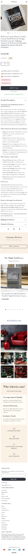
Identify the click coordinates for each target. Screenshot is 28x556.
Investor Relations (5, 520)
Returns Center (4, 496)
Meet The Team (5, 510)
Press (2, 514)
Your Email (5, 475)
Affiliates (3, 518)
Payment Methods (5, 498)
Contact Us (4, 490)
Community (4, 529)
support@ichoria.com (6, 485)
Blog (2, 506)
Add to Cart (14, 88)
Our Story (3, 508)
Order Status (4, 500)
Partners (3, 522)
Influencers (3, 516)
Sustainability (4, 524)
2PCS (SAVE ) (6, 79)
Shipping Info (4, 492)
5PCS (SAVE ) (6, 83)
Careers (3, 512)
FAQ (2, 494)
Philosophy (3, 527)
